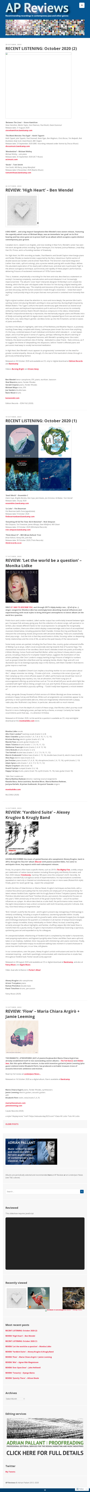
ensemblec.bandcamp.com (17, 503)
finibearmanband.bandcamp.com (20, 516)
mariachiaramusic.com (15, 1103)
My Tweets (10, 1472)
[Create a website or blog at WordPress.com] (45, 1490)
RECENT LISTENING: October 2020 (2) (41, 48)
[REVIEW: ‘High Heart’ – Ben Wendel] (16, 1298)
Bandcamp (13, 363)
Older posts (11, 1124)
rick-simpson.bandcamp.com (18, 530)
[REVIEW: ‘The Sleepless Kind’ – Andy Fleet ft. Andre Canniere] (65, 1310)
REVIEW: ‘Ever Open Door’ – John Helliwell (23, 1367)
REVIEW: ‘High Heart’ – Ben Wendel (39, 190)
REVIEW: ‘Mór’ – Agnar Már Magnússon (21, 1362)
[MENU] (82, 5)
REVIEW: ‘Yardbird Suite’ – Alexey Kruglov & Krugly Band (37, 814)
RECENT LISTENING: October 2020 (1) (41, 420)
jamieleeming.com (13, 1105)
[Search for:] (45, 1191)
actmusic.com (11, 159)
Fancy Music (10, 964)
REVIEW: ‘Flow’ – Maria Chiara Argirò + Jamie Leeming (42, 1013)
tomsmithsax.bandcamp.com (18, 172)
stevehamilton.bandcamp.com (18, 130)
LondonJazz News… (32, 1074)
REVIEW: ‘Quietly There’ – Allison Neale (22, 1378)
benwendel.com (12, 398)
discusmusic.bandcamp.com (17, 146)
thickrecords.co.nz (13, 543)
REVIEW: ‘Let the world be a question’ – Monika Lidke (43, 563)
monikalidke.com (26, 721)
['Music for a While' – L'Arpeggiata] (39, 1298)
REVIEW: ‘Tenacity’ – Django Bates (20, 1373)
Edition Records (76, 361)
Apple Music (25, 964)
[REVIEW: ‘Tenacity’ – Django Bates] (74, 1298)
